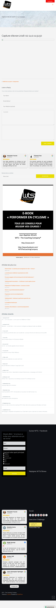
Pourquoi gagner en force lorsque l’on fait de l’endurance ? (19, 277)
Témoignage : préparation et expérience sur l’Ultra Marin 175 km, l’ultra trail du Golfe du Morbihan (24, 411)
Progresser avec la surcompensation (14, 294)
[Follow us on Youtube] (41, 515)
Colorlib (9, 594)
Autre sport (7, 463)
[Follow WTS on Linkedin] (38, 515)
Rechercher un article (7, 173)
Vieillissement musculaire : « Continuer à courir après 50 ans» (20, 281)
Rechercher (45, 176)
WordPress (20, 594)
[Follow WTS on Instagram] (44, 515)
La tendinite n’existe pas (11, 302)
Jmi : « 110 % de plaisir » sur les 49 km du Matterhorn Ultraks (16, 319)
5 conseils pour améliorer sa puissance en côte (16, 272)
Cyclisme (6, 456)
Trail (5, 460)
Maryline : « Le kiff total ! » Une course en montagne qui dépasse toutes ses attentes (21, 326)
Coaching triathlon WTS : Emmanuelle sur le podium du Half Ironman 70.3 (19, 391)
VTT (5, 461)
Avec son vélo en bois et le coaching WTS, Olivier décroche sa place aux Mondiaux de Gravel (24, 405)
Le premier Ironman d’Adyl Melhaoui (10, 352)
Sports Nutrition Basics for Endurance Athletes (12, 339)
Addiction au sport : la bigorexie (11, 81)
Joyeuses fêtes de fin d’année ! (9, 385)
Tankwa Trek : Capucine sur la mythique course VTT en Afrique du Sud (18, 378)
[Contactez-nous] (46, 515)
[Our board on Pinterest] (35, 515)
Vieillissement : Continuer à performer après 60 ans (17, 298)
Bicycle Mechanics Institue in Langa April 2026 (13, 365)
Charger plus (14, 586)
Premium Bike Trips (34, 527)
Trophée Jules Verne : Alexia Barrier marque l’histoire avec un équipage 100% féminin (22, 372)
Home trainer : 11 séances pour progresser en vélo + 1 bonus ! (20, 268)
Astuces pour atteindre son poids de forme (12, 359)
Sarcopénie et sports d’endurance (10, 398)
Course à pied (7, 458)
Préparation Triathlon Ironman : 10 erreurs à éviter (17, 285)
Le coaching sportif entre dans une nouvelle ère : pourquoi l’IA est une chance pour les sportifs (24, 332)
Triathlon (6, 454)
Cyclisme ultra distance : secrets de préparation (17, 306)
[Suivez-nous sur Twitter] (33, 515)
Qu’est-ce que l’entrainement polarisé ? (14, 289)
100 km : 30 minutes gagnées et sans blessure (13, 345)
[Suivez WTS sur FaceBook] (30, 515)
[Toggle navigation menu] (52, 5)
